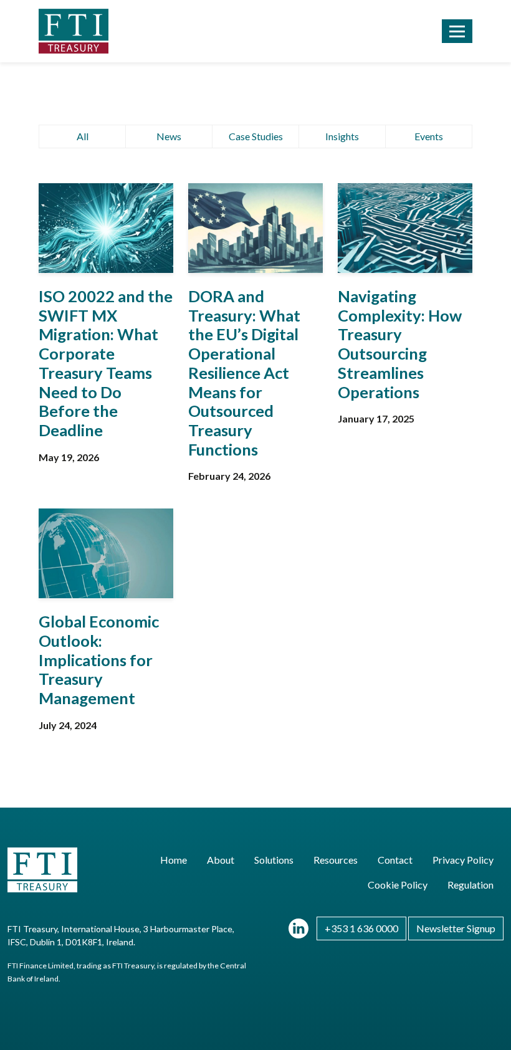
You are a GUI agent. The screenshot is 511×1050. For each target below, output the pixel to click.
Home (173, 860)
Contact (395, 860)
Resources (335, 860)
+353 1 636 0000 (361, 928)
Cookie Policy (397, 884)
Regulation (470, 884)
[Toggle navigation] (457, 31)
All (82, 136)
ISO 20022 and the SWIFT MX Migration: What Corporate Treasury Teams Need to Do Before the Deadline (106, 363)
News (168, 136)
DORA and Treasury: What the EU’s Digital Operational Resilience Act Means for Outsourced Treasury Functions (244, 373)
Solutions (274, 860)
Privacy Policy (463, 860)
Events (428, 136)
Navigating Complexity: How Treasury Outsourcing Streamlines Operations (400, 344)
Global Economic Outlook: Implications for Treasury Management (99, 659)
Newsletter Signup (455, 928)
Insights (342, 136)
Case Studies (256, 136)
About (220, 860)
